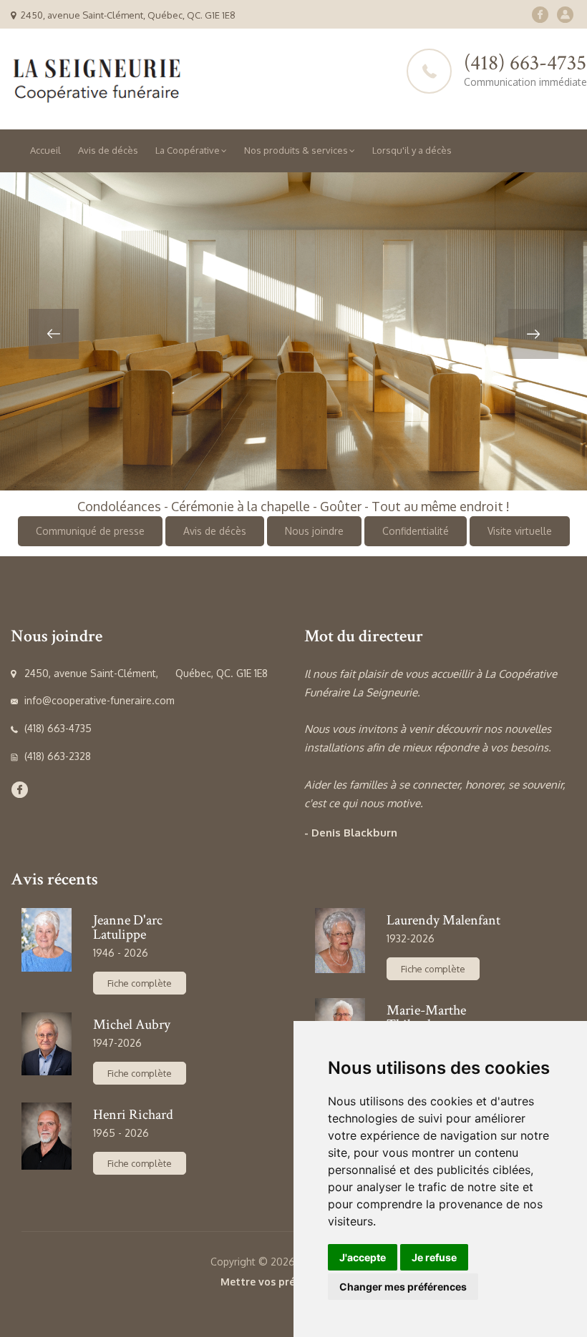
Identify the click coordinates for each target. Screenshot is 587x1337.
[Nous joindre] (565, 14)
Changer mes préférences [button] (403, 1287)
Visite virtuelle (519, 531)
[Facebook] (540, 14)
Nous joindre (314, 531)
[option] (293, 331)
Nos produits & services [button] (296, 150)
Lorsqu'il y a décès (412, 150)
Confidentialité (415, 531)
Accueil (45, 150)
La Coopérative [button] (187, 150)
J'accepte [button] (362, 1257)
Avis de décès (108, 150)
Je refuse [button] (434, 1257)
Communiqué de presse (90, 531)
